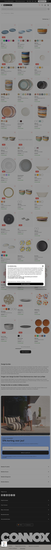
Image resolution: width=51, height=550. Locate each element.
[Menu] (6, 542)
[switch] (4, 545)
